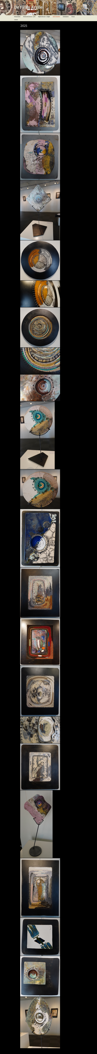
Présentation (17, 16)
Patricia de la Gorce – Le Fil (29, 16)
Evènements (66, 16)
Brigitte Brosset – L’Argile (44, 16)
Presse (73, 16)
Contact (16, 19)
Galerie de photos (56, 16)
